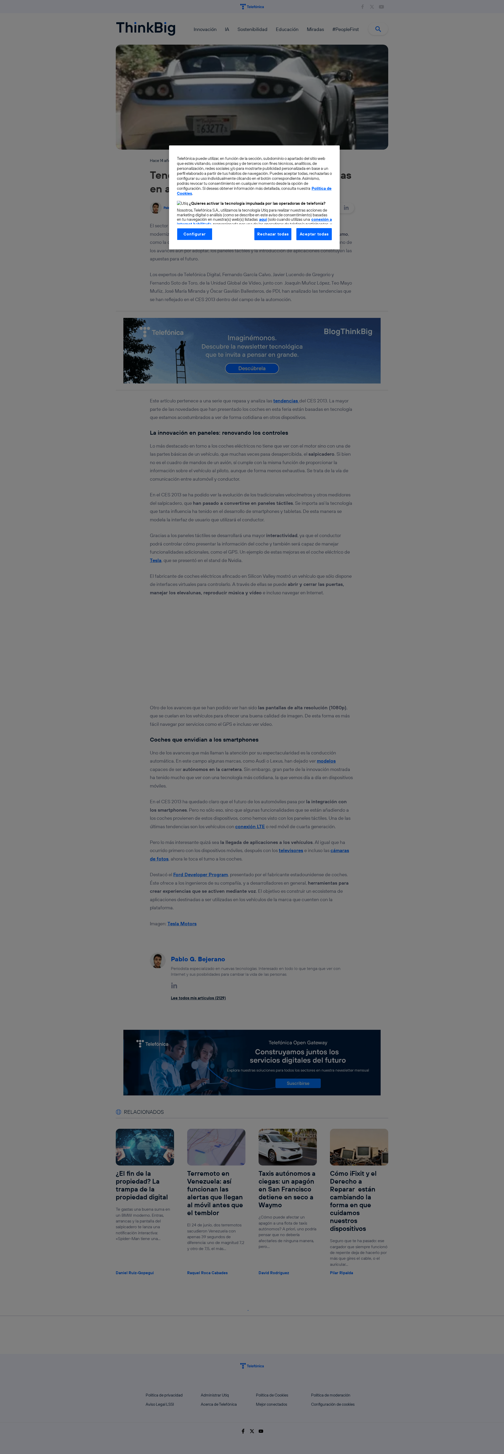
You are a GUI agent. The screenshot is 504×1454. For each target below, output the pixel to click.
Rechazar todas (272, 234)
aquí (263, 219)
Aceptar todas (314, 234)
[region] (254, 197)
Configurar (194, 234)
